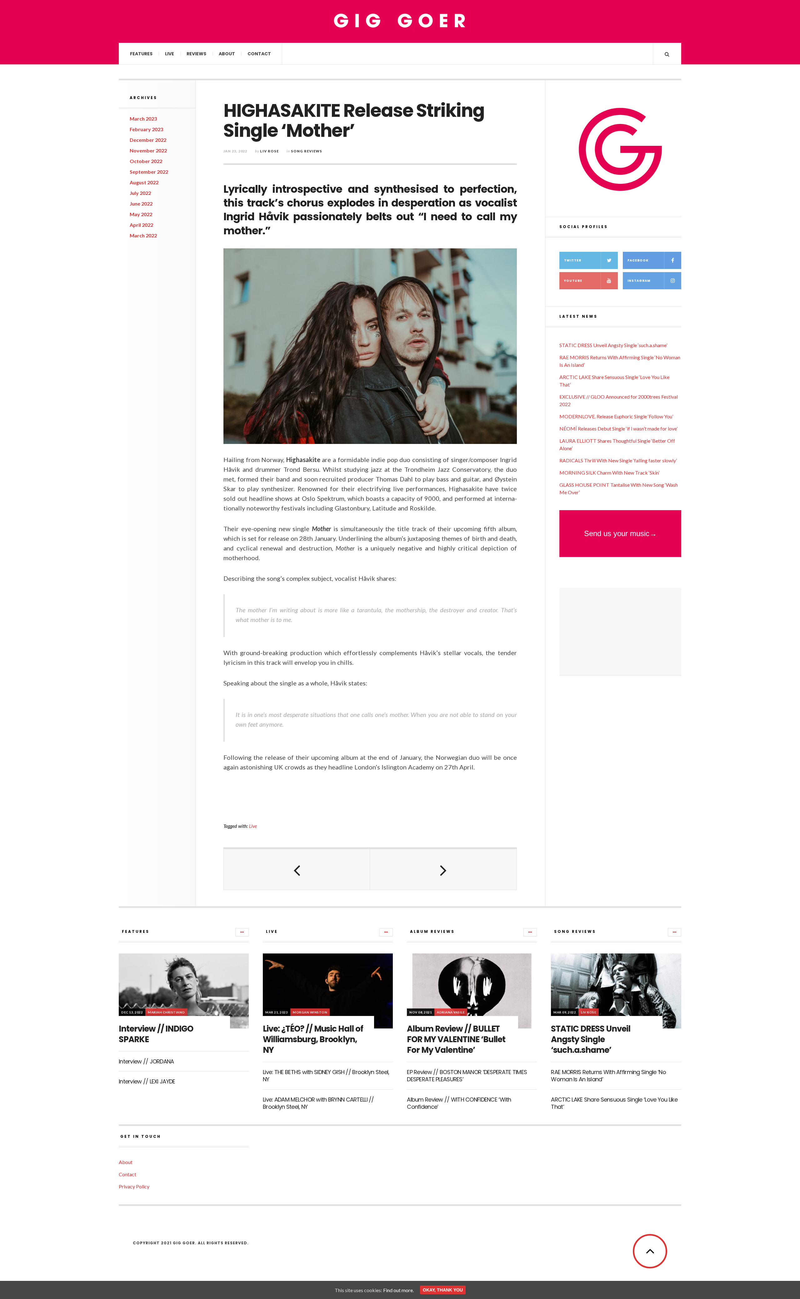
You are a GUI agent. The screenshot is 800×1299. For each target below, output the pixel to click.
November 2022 (148, 150)
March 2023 (143, 119)
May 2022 (141, 214)
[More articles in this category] (242, 932)
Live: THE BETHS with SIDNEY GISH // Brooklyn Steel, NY (326, 1075)
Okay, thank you (443, 1289)
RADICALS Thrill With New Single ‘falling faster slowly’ (618, 460)
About (227, 54)
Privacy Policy (134, 1186)
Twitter (572, 260)
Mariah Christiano (166, 1012)
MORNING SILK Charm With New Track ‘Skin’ (609, 472)
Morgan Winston (310, 1012)
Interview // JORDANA (146, 1061)
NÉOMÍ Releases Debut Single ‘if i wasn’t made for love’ (618, 428)
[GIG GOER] (400, 20)
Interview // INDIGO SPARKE (156, 1034)
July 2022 (140, 193)
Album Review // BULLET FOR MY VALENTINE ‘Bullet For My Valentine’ (456, 1039)
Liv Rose (269, 151)
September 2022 (149, 172)
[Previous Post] (297, 869)
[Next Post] (443, 869)
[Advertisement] (620, 631)
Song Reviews (306, 151)
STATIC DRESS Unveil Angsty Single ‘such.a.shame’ (613, 345)
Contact (259, 54)
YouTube (573, 280)
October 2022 (146, 161)
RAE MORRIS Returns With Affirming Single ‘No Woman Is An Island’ (608, 1075)
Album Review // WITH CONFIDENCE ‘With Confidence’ (459, 1103)
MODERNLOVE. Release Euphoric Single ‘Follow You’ (616, 416)
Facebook (638, 260)
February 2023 (146, 129)
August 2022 (144, 182)
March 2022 (143, 235)
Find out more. (398, 1290)
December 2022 (148, 140)
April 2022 (141, 225)
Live (169, 54)
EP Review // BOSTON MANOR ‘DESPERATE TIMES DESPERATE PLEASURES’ (467, 1075)
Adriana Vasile (451, 1012)
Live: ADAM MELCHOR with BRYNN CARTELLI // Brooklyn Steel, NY (318, 1103)
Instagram (639, 280)
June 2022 (141, 204)
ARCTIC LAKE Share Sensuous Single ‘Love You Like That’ (614, 1103)
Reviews (196, 54)
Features (141, 54)
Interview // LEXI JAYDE (147, 1081)
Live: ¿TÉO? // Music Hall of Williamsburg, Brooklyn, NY (313, 1039)
